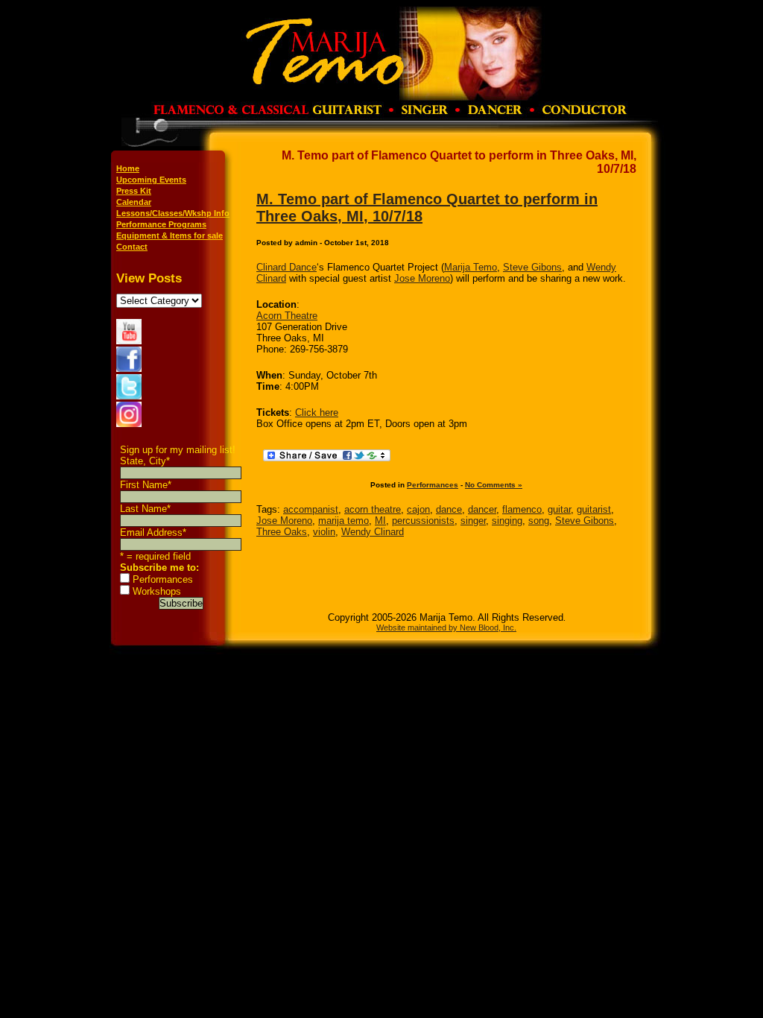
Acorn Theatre (286, 315)
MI (380, 520)
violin (324, 531)
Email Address (153, 532)
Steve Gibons (532, 267)
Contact (132, 246)
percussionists (423, 520)
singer (473, 520)
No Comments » (493, 485)
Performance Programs (161, 224)
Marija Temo (470, 267)
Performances (163, 579)
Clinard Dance (286, 267)
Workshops (157, 591)
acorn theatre (372, 509)
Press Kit (133, 190)
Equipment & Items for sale (169, 235)
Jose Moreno (422, 278)
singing (507, 520)
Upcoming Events (151, 179)
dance (449, 509)
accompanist (310, 509)
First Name (145, 484)
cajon (418, 509)
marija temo (343, 520)
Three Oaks (281, 531)
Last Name (145, 508)
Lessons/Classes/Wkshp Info (172, 213)
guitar (559, 509)
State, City (145, 461)
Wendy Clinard (372, 531)
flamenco (522, 509)
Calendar (133, 201)
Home (127, 168)
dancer (482, 509)
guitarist (594, 509)
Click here (316, 412)
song (538, 520)
